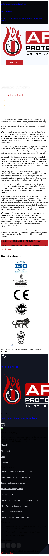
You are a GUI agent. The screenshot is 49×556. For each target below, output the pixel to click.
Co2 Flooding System (9, 494)
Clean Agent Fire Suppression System (15, 506)
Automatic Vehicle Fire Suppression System (17, 471)
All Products (5, 451)
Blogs (3, 457)
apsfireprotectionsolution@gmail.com (13, 4)
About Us (4, 445)
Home (4, 95)
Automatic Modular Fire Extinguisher (15, 518)
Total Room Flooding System (12, 489)
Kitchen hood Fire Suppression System (15, 477)
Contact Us (5, 462)
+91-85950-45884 (7, 11)
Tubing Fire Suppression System (13, 483)
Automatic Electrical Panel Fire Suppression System (20, 500)
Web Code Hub (7, 553)
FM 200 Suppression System (12, 512)
